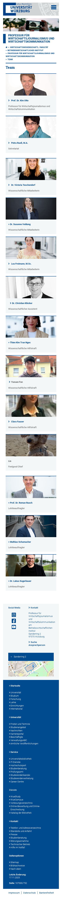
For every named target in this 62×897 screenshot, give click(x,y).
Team (10, 59)
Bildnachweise (18, 865)
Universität (16, 692)
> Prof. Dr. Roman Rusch (20, 502)
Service (14, 752)
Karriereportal (17, 734)
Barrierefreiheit (46, 892)
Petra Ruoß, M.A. (19, 143)
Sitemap (15, 862)
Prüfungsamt (17, 771)
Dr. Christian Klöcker (22, 303)
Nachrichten (16, 730)
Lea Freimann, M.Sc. (21, 263)
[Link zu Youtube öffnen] (12, 627)
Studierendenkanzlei (20, 775)
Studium (15, 695)
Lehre (13, 702)
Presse (14, 834)
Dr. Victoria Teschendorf (23, 185)
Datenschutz (29, 892)
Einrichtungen (17, 705)
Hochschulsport (18, 765)
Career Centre (17, 781)
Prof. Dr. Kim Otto (19, 100)
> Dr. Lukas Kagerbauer (19, 581)
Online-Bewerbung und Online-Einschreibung (25, 808)
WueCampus (17, 799)
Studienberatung (19, 768)
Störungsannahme (20, 841)
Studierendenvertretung (22, 778)
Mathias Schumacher (20, 542)
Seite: (12, 883)
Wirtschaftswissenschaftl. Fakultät (29, 47)
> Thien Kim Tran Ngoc (19, 342)
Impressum (14, 892)
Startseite (15, 685)
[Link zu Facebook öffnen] (12, 621)
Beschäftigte (17, 737)
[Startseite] (6, 47)
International (17, 708)
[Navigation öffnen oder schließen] (53, 7)
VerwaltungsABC (19, 740)
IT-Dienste (15, 762)
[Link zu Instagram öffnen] (12, 615)
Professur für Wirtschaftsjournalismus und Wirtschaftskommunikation (31, 38)
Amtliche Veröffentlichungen (24, 743)
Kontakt (34, 608)
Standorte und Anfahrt (21, 831)
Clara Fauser (17, 421)
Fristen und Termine (20, 724)
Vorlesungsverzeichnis (22, 803)
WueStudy (15, 796)
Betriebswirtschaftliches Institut (25, 50)
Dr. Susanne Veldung (19, 224)
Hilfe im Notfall (18, 847)
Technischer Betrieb (20, 844)
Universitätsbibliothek (21, 758)
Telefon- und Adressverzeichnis (26, 828)
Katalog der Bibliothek (21, 812)
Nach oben (16, 869)
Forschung (16, 699)
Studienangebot (18, 727)
